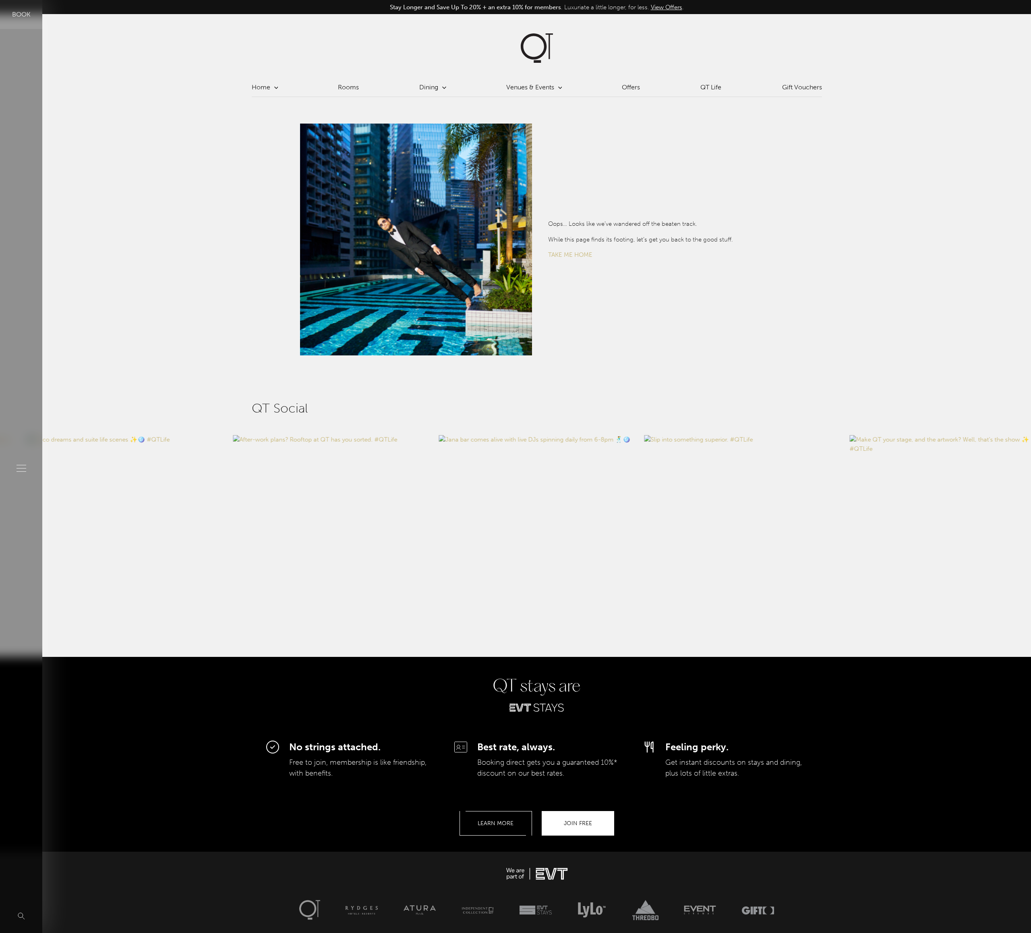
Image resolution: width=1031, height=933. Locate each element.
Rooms (348, 87)
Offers (631, 87)
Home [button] (261, 87)
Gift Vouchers (802, 87)
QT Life (710, 87)
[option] (537, 7)
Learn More (495, 823)
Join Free (578, 823)
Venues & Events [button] (530, 87)
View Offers (666, 7)
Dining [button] (428, 87)
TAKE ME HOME (570, 254)
